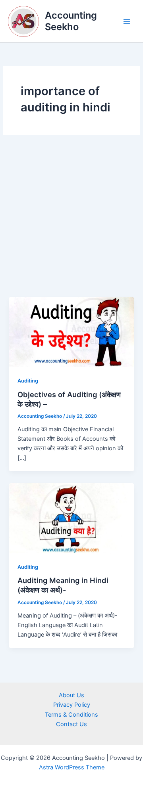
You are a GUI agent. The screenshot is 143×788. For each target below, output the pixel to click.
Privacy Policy (71, 704)
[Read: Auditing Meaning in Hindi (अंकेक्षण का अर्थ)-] (71, 517)
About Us (71, 695)
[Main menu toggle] (126, 21)
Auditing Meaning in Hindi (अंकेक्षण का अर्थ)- (62, 585)
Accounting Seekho (71, 21)
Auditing (27, 381)
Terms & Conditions (71, 714)
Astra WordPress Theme (71, 767)
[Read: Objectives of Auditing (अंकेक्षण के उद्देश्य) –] (71, 331)
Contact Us (71, 724)
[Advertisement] (71, 221)
